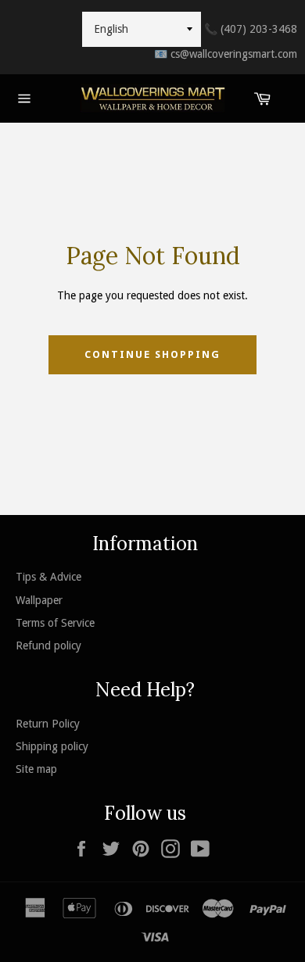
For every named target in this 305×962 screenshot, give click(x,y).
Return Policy (48, 723)
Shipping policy (52, 746)
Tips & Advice (48, 576)
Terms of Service (55, 623)
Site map (36, 769)
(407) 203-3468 (250, 29)
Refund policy (48, 645)
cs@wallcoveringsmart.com (225, 54)
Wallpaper (39, 600)
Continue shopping (152, 354)
